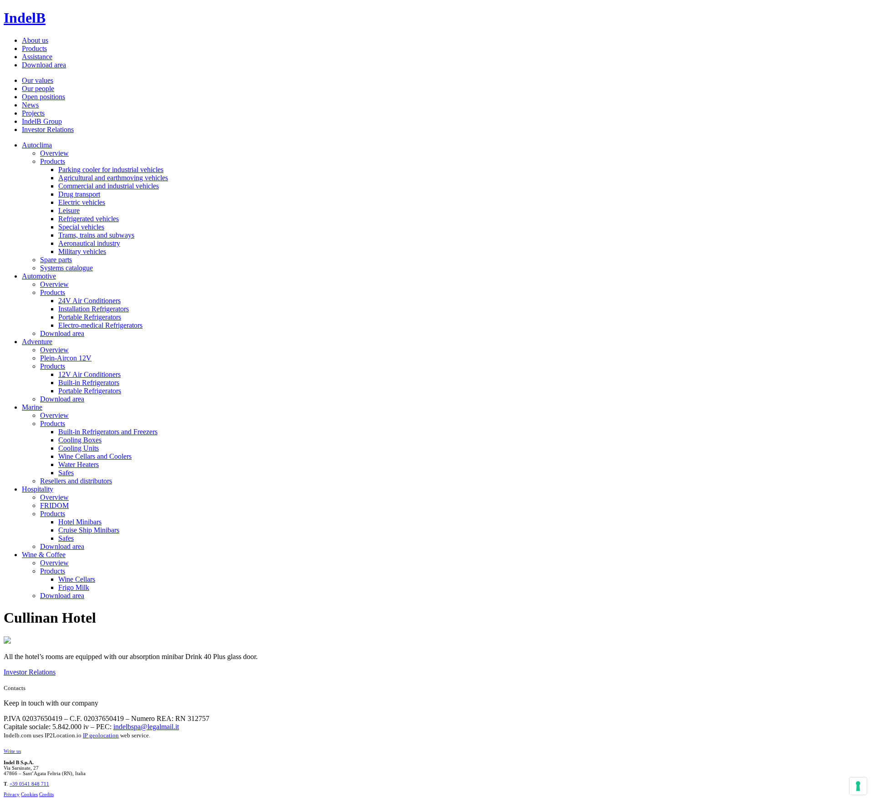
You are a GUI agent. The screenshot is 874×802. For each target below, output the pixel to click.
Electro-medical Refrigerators (100, 325)
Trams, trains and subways (96, 235)
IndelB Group (42, 121)
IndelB (25, 18)
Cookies (29, 794)
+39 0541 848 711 (29, 784)
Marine (32, 407)
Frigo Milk (73, 587)
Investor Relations (48, 129)
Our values (37, 80)
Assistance (37, 57)
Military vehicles (82, 251)
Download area (44, 65)
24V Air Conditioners (89, 301)
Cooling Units (78, 448)
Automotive (39, 276)
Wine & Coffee (44, 554)
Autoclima (37, 145)
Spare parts (56, 260)
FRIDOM (54, 505)
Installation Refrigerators (93, 309)
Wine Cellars (76, 579)
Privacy (12, 794)
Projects (33, 113)
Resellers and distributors (76, 481)
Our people (38, 88)
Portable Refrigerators (89, 317)
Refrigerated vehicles (88, 219)
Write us (12, 751)
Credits (46, 794)
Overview (54, 153)
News (30, 105)
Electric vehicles (81, 202)
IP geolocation (101, 735)
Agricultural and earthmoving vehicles (113, 178)
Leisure (69, 210)
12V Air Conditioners (89, 374)
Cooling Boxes (80, 440)
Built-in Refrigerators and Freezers (108, 432)
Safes (66, 473)
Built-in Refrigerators (88, 382)
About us (35, 40)
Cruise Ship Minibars (88, 530)
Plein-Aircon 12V (65, 358)
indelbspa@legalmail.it (146, 727)
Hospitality (37, 489)
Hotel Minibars (80, 522)
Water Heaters (78, 464)
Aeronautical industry (89, 243)
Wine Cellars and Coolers (95, 456)
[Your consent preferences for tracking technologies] (858, 786)
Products (34, 48)
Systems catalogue (66, 268)
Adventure (37, 341)
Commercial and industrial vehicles (108, 186)
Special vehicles (81, 227)
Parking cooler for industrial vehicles (110, 169)
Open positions (43, 97)
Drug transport (79, 194)
